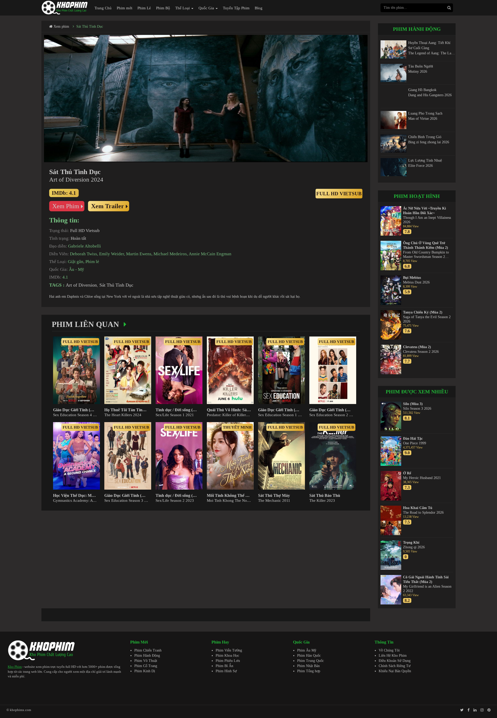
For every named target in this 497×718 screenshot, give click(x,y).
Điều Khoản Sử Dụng (395, 661)
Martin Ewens (138, 253)
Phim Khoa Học (227, 655)
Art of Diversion (81, 285)
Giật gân (75, 261)
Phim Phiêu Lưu (228, 661)
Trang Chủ (103, 8)
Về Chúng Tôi (389, 650)
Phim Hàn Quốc (309, 655)
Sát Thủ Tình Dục (89, 26)
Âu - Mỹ (76, 269)
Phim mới (124, 8)
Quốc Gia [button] (207, 8)
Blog (258, 8)
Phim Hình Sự (226, 671)
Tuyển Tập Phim (236, 8)
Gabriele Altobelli (84, 246)
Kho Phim (15, 667)
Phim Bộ (163, 8)
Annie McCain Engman (210, 253)
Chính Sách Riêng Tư (395, 666)
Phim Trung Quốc (310, 661)
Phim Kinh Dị (144, 671)
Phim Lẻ (144, 8)
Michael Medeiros (170, 253)
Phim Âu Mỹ (306, 650)
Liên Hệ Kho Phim (393, 655)
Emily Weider (111, 253)
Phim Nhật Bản (308, 666)
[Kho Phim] (64, 7)
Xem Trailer (107, 206)
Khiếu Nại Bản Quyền (395, 671)
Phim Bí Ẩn (224, 666)
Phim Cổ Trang (145, 666)
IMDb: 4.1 (64, 193)
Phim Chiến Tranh (148, 650)
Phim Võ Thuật (145, 661)
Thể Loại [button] (183, 8)
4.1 (65, 277)
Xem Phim (65, 206)
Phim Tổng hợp (308, 671)
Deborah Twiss (83, 253)
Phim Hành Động (147, 655)
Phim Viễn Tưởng (229, 650)
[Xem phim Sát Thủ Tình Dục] (205, 98)
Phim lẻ (92, 261)
